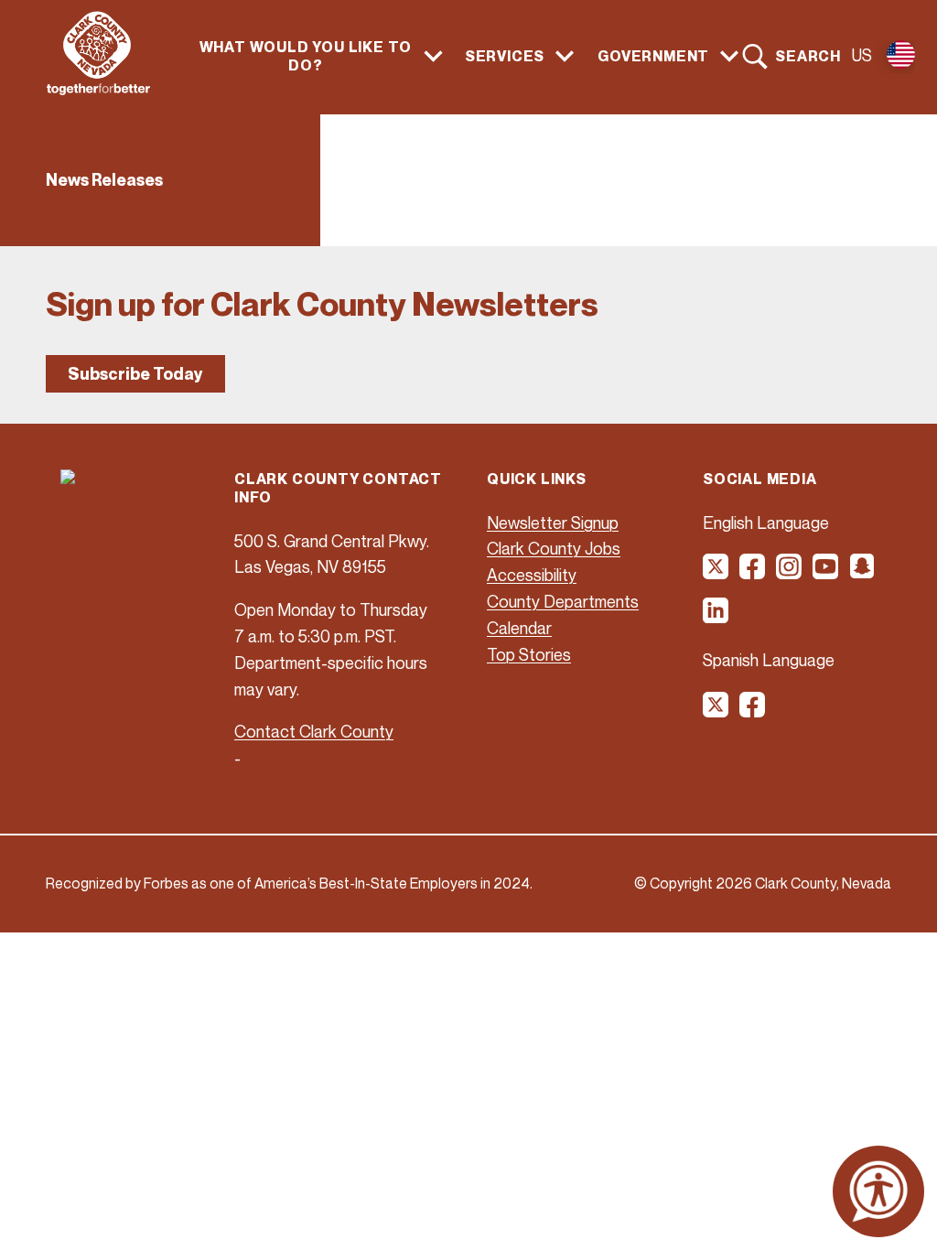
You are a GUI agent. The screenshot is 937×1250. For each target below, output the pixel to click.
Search (808, 56)
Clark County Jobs (553, 548)
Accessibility (531, 575)
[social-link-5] (863, 573)
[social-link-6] (716, 617)
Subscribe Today (135, 373)
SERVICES (504, 56)
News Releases (104, 179)
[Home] (98, 90)
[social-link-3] (789, 573)
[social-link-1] (716, 573)
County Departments (563, 601)
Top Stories (529, 654)
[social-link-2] (753, 573)
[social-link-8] (753, 711)
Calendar (519, 628)
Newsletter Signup (553, 522)
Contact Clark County (313, 731)
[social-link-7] (716, 711)
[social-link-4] (826, 573)
